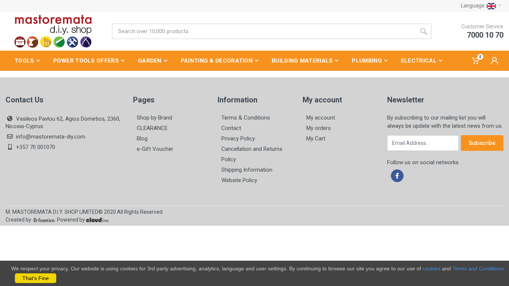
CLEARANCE (152, 128)
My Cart (315, 138)
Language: (474, 6)
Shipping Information (246, 169)
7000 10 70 (485, 35)
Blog (142, 138)
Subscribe (482, 143)
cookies (431, 268)
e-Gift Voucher (155, 149)
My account (320, 117)
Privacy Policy (238, 138)
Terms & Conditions (245, 117)
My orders (318, 128)
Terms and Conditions (478, 268)
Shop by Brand (154, 117)
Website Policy (239, 180)
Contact (231, 128)
